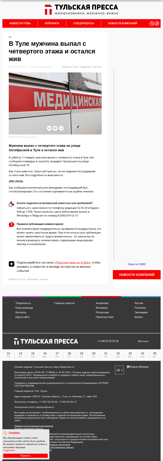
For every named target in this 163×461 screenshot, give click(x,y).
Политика (140, 307)
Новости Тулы (20, 23)
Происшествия (104, 317)
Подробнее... (10, 450)
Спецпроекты (83, 23)
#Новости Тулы (70, 66)
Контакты (20, 312)
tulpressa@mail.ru (45, 407)
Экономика (141, 312)
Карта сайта (22, 317)
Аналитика (102, 303)
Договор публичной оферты (28, 428)
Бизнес (139, 317)
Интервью (102, 307)
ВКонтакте (143, 341)
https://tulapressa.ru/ (63, 367)
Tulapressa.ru (23, 303)
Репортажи (102, 312)
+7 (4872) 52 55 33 (108, 341)
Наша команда (24, 307)
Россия (139, 303)
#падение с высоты (91, 66)
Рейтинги (52, 23)
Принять (26, 455)
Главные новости (64, 303)
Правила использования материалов (33, 426)
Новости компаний (122, 23)
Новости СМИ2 (137, 264)
